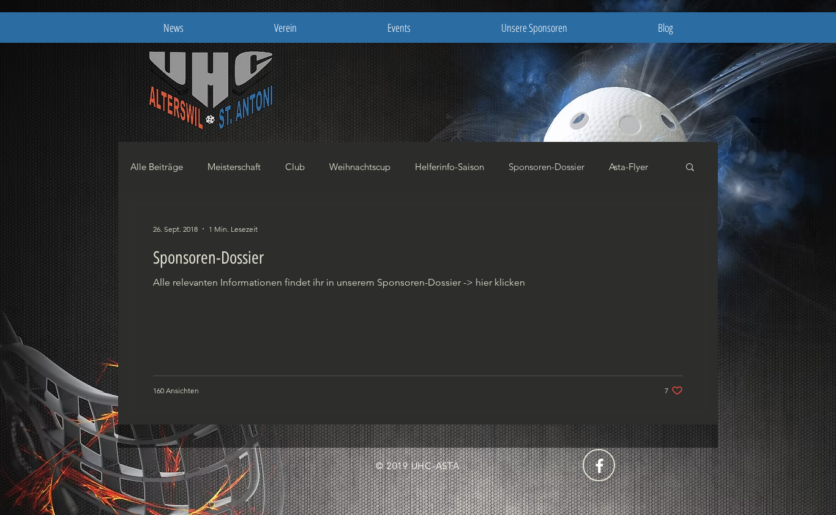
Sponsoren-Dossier (546, 166)
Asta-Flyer (628, 166)
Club (295, 166)
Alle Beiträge (156, 166)
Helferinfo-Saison (449, 166)
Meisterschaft (234, 166)
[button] (690, 167)
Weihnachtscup (359, 166)
